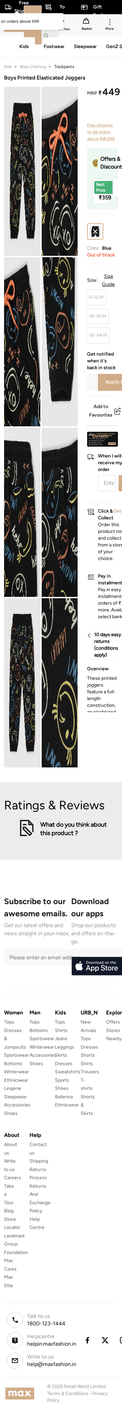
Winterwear (16, 1072)
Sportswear (16, 1055)
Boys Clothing (33, 66)
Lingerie (12, 1088)
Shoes (11, 1113)
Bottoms (13, 1064)
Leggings (64, 1047)
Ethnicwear (16, 1080)
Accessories (17, 1105)
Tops (9, 1022)
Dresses (64, 1064)
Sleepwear (15, 1097)
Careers (12, 1178)
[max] (21, 1394)
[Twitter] (105, 1340)
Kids (8, 66)
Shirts (61, 1030)
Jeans (61, 1038)
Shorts (88, 1055)
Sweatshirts (67, 1072)
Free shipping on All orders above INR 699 (101, 132)
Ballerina (64, 1097)
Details (100, 436)
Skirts (61, 1055)
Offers (113, 1022)
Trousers (90, 1072)
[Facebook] (87, 1340)
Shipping (38, 1161)
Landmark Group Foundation (16, 1244)
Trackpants (64, 66)
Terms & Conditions (67, 1393)
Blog (9, 1211)
